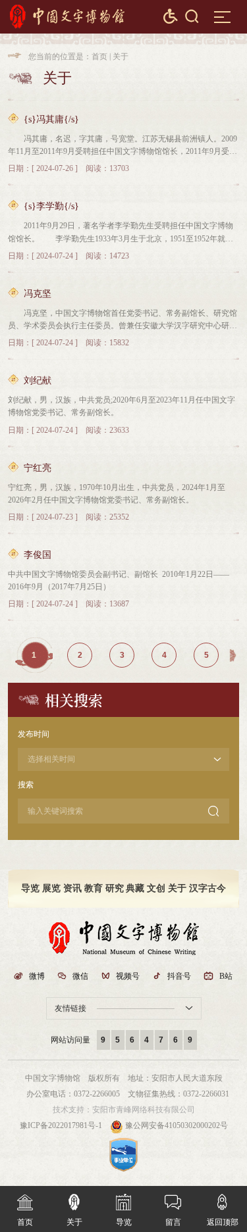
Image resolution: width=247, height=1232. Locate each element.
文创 (156, 888)
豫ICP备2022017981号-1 (61, 1125)
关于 (120, 56)
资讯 (72, 888)
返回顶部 (222, 1210)
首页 (99, 56)
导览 (30, 888)
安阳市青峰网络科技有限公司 (143, 1109)
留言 (173, 1210)
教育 (93, 888)
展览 (51, 888)
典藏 (135, 888)
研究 (114, 888)
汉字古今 (207, 888)
